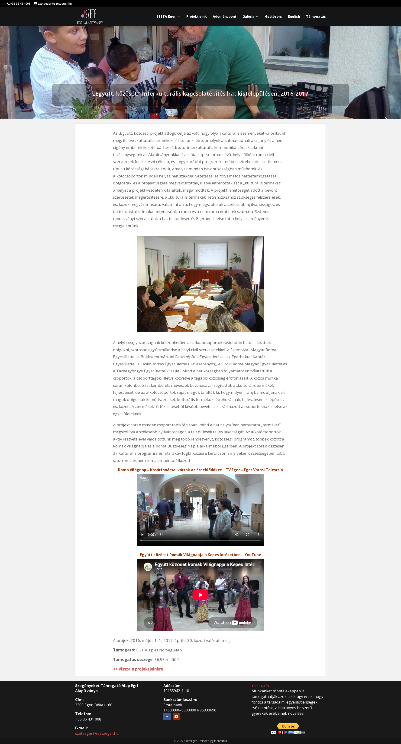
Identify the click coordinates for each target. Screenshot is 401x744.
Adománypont (224, 17)
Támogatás (316, 17)
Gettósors (273, 17)
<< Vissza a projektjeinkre (138, 669)
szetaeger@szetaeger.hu (97, 733)
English (294, 17)
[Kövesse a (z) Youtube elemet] (176, 716)
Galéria (248, 17)
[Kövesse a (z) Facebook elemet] (167, 716)
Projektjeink (196, 17)
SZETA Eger (166, 17)
